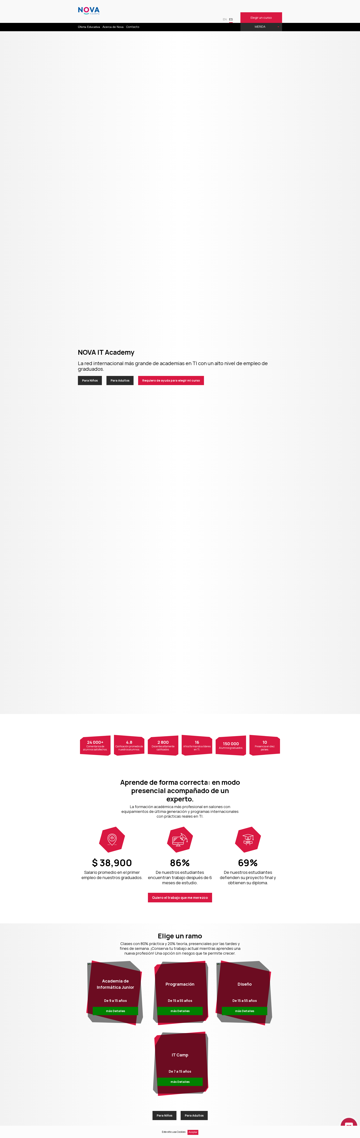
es (231, 19)
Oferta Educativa (89, 27)
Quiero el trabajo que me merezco (180, 897)
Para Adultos (120, 380)
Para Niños (90, 380)
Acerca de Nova (113, 27)
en (225, 19)
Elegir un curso (261, 17)
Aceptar (193, 1132)
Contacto (132, 27)
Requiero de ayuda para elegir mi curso (171, 380)
